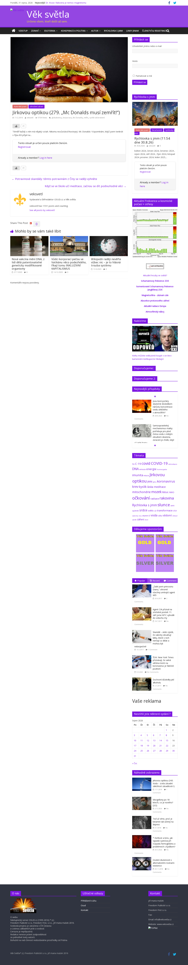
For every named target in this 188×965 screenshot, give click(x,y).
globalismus (57, 117)
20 (154, 745)
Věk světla (48, 14)
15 (167, 740)
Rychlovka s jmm (113, 30)
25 (141, 750)
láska (150, 487)
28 (160, 750)
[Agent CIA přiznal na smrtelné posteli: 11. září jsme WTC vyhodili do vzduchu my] (142, 607)
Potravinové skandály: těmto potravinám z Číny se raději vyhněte (54, 179)
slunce (164, 504)
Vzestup (23, 30)
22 (167, 745)
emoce (142, 469)
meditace (160, 487)
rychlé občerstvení (97, 117)
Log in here (46, 157)
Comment (172, 580)
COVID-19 (159, 463)
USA (175, 510)
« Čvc (134, 763)
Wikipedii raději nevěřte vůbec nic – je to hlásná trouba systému (106, 262)
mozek (156, 491)
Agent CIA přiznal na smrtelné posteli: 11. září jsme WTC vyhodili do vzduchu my (163, 613)
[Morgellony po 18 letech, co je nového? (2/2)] (142, 798)
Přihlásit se (140, 82)
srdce (143, 510)
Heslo (135, 61)
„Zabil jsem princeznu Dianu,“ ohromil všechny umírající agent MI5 (164, 591)
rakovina (167, 498)
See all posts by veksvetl (42, 210)
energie (151, 469)
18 (141, 745)
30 (173, 750)
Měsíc (165, 492)
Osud (83, 905)
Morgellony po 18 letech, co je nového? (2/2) (163, 802)
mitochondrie (141, 492)
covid (146, 463)
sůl (155, 511)
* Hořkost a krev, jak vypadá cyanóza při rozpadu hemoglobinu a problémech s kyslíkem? (164, 842)
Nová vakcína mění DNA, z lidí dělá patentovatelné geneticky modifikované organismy (28, 263)
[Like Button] (16, 126)
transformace (164, 510)
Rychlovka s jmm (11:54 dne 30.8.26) (152, 140)
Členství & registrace (154, 30)
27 (154, 750)
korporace (67, 117)
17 (135, 745)
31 (135, 756)
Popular (141, 580)
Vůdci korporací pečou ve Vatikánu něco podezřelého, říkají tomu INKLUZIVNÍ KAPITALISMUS (69, 263)
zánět (134, 520)
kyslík (143, 487)
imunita (137, 475)
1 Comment (152, 649)
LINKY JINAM (132, 30)
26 (148, 750)
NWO (171, 492)
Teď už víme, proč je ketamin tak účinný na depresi (163, 821)
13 (154, 740)
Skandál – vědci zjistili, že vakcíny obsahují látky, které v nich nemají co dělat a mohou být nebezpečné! (154, 639)
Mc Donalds (78, 117)
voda (154, 515)
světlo (151, 510)
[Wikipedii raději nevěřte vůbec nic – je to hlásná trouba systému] (109, 237)
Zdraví (34, 30)
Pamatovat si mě (144, 75)
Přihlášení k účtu (88, 900)
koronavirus (166, 481)
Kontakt (84, 910)
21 (160, 745)
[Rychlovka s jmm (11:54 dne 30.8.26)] (155, 103)
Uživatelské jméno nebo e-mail (147, 46)
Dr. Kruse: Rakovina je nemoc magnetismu (66, 2)
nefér (86, 117)
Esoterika (49, 30)
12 (148, 740)
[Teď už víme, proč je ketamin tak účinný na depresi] (142, 817)
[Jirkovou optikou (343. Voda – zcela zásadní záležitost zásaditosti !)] (142, 779)
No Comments (152, 672)
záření (140, 519)
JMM (149, 481)
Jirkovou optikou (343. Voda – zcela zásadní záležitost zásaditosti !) (163, 783)
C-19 (138, 463)
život (146, 520)
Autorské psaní (20, 106)
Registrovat (24, 147)
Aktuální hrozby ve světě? (155, 275)
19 (148, 745)
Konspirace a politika (73, 30)
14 (160, 740)
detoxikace (172, 464)
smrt (172, 505)
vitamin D (146, 515)
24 (135, 750)
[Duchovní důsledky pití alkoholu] (142, 677)
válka (160, 515)
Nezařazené (157, 130)
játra (154, 482)
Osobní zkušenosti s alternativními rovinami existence (163, 863)
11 (141, 740)
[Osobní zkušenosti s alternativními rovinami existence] (142, 858)
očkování (141, 498)
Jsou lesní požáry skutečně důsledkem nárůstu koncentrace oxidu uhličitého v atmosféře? (162, 407)
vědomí (167, 515)
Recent (156, 580)
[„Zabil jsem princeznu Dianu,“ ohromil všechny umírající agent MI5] (142, 584)
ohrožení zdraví (36, 106)
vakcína (135, 516)
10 (135, 740)
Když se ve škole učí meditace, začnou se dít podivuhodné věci (85, 186)
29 (167, 750)
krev (135, 487)
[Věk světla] (13, 30)
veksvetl (30, 117)
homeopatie (162, 469)
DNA (135, 469)
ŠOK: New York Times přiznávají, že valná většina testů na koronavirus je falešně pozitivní (163, 663)
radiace (154, 498)
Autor (94, 30)
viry (140, 516)
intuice (146, 475)
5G (133, 464)
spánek (135, 510)
